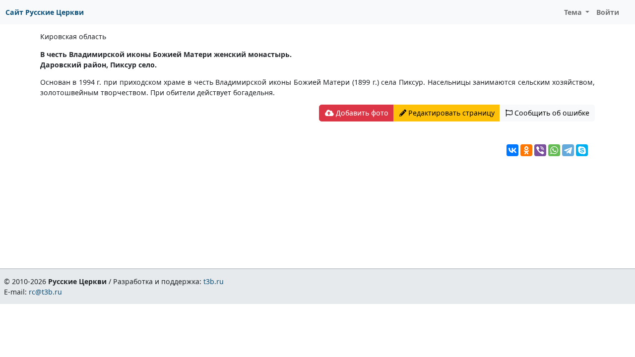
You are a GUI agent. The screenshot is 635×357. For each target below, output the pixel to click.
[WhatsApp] (554, 150)
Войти (607, 12)
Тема (574, 12)
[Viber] (540, 150)
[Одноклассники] (526, 150)
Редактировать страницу (450, 113)
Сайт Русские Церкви (44, 12)
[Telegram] (568, 150)
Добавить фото (361, 113)
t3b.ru (213, 281)
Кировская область (73, 36)
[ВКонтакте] (512, 150)
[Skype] (582, 150)
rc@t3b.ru (45, 292)
